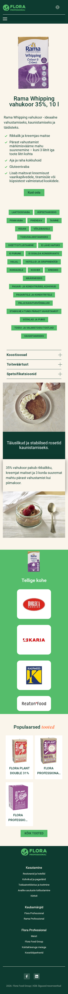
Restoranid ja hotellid (34, 873)
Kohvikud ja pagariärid (34, 879)
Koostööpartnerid (34, 952)
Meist (34, 936)
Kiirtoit (34, 895)
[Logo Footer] (34, 848)
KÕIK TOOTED (34, 833)
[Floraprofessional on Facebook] (27, 976)
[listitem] (34, 63)
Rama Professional (34, 918)
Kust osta (34, 192)
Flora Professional (34, 913)
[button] (58, 7)
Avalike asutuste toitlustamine (34, 890)
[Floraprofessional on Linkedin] (37, 976)
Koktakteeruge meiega (34, 947)
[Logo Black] (14, 3)
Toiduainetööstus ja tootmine (34, 884)
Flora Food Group (34, 941)
